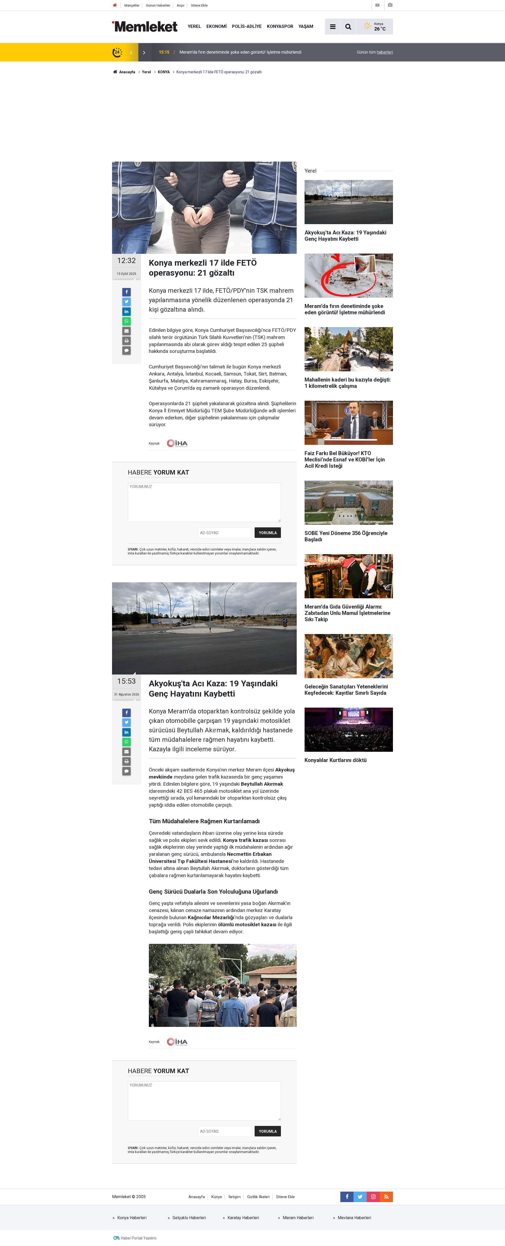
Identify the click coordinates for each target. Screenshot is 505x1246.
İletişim (235, 1197)
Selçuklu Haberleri (189, 1217)
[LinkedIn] (126, 311)
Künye (216, 1197)
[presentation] (131, 52)
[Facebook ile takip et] (347, 1197)
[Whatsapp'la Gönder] (126, 321)
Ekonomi (216, 26)
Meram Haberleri (298, 1217)
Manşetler (131, 5)
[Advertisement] (252, 114)
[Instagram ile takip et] (373, 1197)
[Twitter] (126, 302)
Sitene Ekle (199, 5)
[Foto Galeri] (390, 5)
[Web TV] (377, 5)
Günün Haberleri (158, 5)
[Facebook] (126, 292)
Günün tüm (375, 52)
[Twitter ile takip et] (360, 1197)
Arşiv (180, 5)
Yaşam (306, 26)
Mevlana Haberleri (354, 1217)
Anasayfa (197, 1197)
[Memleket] (144, 26)
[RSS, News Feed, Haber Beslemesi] (386, 1197)
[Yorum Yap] (126, 350)
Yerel (194, 26)
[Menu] (332, 27)
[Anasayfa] (115, 5)
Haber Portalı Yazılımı (138, 1238)
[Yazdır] (126, 341)
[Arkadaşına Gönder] (126, 331)
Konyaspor (280, 26)
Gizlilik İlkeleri (258, 1197)
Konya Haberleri (132, 1217)
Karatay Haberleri (243, 1217)
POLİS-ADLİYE (247, 26)
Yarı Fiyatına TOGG (196, 52)
